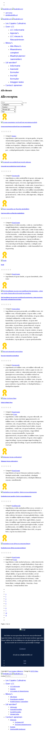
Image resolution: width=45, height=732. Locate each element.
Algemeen (13, 720)
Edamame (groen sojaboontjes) (9, 461)
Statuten (12, 727)
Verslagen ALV (19, 722)
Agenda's (14, 33)
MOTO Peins (34, 671)
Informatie (15, 65)
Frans (15, 414)
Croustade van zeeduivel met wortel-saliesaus (13, 166)
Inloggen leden (17, 82)
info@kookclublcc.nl (12, 15)
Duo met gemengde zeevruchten (10, 356)
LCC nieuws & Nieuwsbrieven (19, 691)
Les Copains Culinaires (16, 23)
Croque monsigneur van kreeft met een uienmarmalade (16, 126)
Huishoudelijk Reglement (17, 729)
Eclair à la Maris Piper (6, 402)
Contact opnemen (14, 85)
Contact (22, 648)
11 (6, 615)
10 (6, 613)
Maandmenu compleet (17, 699)
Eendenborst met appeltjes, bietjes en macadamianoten (16, 496)
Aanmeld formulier (16, 709)
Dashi (2, 265)
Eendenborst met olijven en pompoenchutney (13, 548)
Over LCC (10, 26)
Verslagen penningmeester (23, 724)
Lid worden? (11, 62)
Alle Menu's (15, 46)
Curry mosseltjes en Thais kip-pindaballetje (12, 213)
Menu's (9, 42)
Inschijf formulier (15, 712)
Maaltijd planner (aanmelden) (19, 701)
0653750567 (9, 13)
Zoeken (3, 676)
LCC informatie (17, 29)
